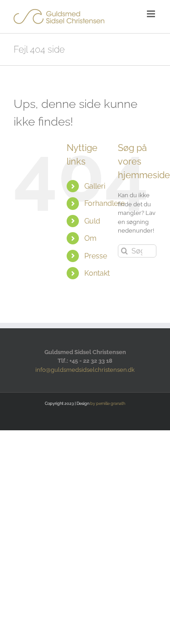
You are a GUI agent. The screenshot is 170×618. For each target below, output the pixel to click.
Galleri (94, 186)
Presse (95, 256)
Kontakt (97, 273)
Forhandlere (104, 203)
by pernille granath (107, 403)
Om (90, 238)
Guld (92, 221)
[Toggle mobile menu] (151, 14)
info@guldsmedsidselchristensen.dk (85, 369)
